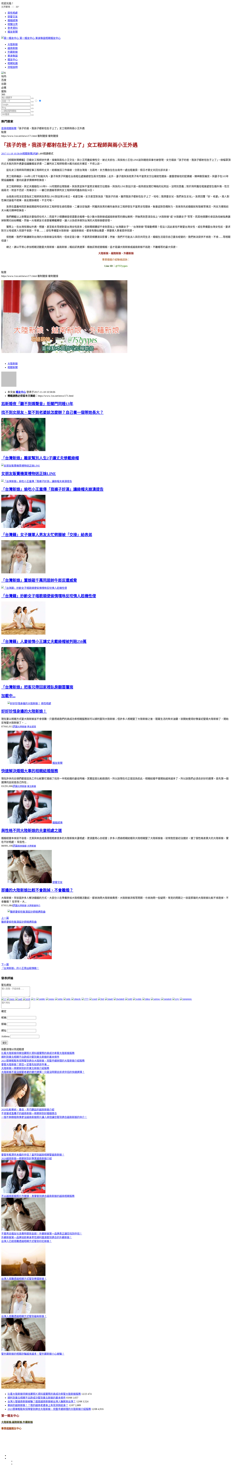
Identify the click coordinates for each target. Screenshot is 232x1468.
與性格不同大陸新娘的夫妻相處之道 (31, 831)
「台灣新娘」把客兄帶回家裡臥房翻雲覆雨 (37, 687)
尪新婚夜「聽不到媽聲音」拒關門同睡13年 (37, 404)
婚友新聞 (13, 31)
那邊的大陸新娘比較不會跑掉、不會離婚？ (37, 890)
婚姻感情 (13, 20)
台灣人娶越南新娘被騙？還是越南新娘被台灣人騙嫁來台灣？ (42, 1401)
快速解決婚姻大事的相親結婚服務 (29, 771)
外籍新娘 (13, 52)
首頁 (3, 128)
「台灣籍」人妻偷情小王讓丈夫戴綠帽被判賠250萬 (43, 641)
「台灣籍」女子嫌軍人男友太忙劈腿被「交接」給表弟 (46, 535)
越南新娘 (13, 48)
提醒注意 (13, 24)
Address (5, 1036)
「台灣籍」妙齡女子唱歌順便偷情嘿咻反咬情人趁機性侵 (48, 596)
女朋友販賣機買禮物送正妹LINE (28, 474)
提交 (5, 1043)
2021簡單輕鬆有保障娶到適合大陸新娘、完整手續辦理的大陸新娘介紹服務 (49, 1409)
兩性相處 (13, 13)
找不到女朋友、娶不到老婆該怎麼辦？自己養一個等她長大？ (52, 412)
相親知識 (13, 63)
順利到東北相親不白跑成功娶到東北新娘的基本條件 (37, 1397)
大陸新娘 (13, 44)
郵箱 (3, 1024)
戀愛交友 (13, 16)
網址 (3, 1030)
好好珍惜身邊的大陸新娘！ (24, 711)
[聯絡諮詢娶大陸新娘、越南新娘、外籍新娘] (64, 352)
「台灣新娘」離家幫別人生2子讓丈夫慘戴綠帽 (40, 458)
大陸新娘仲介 (33, 905)
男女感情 (31, 726)
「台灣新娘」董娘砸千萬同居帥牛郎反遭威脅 (39, 580)
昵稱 (3, 1017)
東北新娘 (31, 786)
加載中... (8, 696)
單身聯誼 (13, 55)
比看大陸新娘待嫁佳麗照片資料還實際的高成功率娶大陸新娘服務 (44, 1394)
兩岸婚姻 (22, 846)
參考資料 (13, 28)
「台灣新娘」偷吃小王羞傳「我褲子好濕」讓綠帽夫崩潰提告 (52, 489)
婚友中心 (13, 59)
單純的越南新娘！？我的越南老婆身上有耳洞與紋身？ (38, 1405)
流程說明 (13, 67)
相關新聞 (11, 128)
